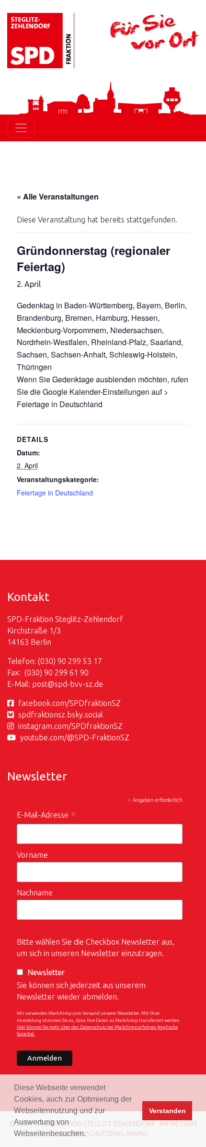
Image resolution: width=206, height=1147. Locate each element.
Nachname (35, 892)
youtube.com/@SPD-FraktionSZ (74, 737)
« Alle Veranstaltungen (58, 196)
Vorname (32, 855)
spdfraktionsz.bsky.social (60, 714)
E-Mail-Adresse (46, 816)
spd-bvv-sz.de (79, 684)
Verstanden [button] (167, 1111)
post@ (43, 684)
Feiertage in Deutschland (55, 492)
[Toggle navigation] (21, 127)
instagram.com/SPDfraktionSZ (70, 726)
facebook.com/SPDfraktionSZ (69, 703)
